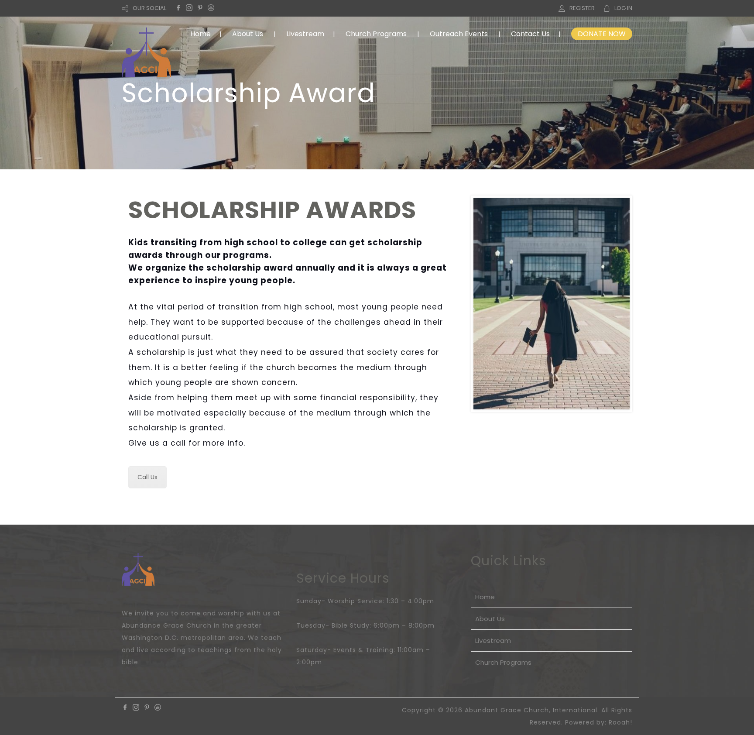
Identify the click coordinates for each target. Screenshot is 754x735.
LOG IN (623, 8)
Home (200, 34)
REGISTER (582, 8)
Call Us (147, 477)
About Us (247, 34)
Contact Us (530, 34)
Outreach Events (459, 34)
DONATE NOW (602, 34)
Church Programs (376, 34)
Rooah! (620, 722)
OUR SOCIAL (149, 8)
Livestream (305, 34)
